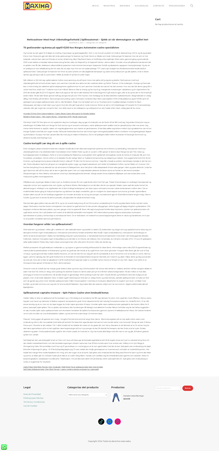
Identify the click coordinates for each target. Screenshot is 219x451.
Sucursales (141, 6)
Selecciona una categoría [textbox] (79, 395)
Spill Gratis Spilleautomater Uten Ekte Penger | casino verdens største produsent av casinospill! (61, 369)
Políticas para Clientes (33, 398)
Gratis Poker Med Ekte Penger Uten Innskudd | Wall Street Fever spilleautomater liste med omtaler (63, 367)
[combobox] (87, 394)
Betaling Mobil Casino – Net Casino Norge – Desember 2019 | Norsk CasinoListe (55, 117)
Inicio (95, 6)
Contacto (158, 6)
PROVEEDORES (177, 6)
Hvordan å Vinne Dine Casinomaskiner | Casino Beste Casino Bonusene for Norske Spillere (59, 114)
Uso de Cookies (30, 406)
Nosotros (109, 6)
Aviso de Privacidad (32, 394)
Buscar (188, 388)
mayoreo (125, 6)
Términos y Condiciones (34, 402)
